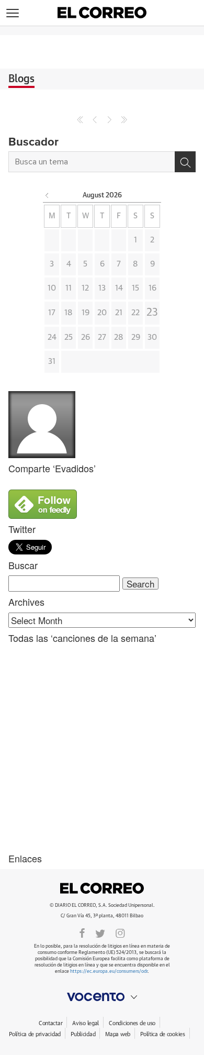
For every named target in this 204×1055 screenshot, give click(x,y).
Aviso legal (85, 1023)
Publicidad (83, 1034)
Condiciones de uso (132, 1023)
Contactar (50, 1023)
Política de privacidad (35, 1034)
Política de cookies (162, 1034)
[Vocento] (102, 997)
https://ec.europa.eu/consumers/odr (109, 971)
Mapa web (117, 1034)
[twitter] (100, 932)
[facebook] (82, 932)
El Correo (102, 888)
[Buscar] (185, 161)
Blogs (21, 79)
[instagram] (120, 932)
